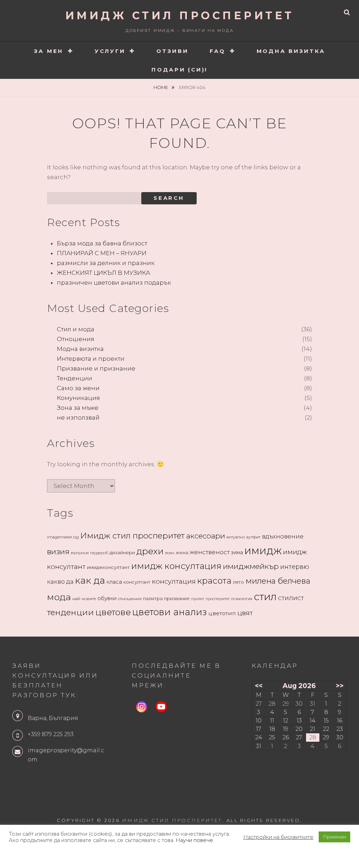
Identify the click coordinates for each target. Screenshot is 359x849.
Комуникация (78, 397)
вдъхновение (283, 536)
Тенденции (74, 378)
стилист (291, 598)
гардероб (99, 553)
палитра (153, 598)
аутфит (253, 536)
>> (340, 685)
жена (182, 552)
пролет (197, 599)
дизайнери (122, 552)
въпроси (80, 552)
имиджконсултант (108, 567)
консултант (136, 582)
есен (169, 552)
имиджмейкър (251, 566)
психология (241, 599)
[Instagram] (141, 706)
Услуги (110, 51)
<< (259, 685)
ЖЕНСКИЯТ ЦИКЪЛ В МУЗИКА (103, 272)
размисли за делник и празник (106, 262)
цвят (245, 613)
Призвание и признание (96, 368)
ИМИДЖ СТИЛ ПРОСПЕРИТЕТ (179, 15)
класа (114, 582)
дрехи (150, 551)
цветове (113, 612)
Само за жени (78, 388)
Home (161, 87)
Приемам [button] (334, 837)
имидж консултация (176, 566)
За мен (49, 51)
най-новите (84, 598)
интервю (294, 567)
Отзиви (172, 51)
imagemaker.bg (63, 536)
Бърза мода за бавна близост (102, 243)
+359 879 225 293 (51, 734)
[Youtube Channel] (161, 706)
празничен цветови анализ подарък (114, 282)
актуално (235, 536)
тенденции (70, 612)
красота (214, 581)
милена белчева (277, 581)
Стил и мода (75, 329)
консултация (174, 581)
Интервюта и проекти (90, 358)
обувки (106, 598)
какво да (60, 581)
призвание (177, 598)
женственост (210, 552)
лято (238, 582)
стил (265, 596)
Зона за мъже (78, 407)
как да (90, 580)
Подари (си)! (179, 69)
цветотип (222, 613)
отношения (130, 598)
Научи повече (194, 840)
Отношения (75, 338)
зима (237, 552)
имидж (263, 550)
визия (58, 551)
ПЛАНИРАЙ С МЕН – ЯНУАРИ (102, 253)
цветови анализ (169, 612)
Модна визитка (291, 51)
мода (59, 596)
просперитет (217, 599)
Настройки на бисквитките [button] (278, 837)
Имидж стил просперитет (132, 536)
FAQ (217, 51)
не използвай (78, 417)
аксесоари (205, 535)
